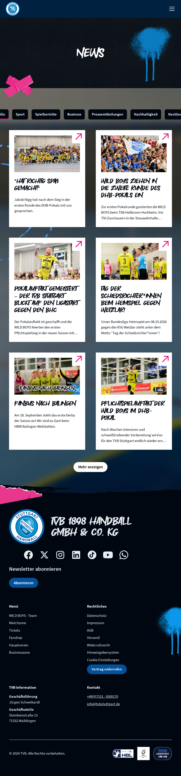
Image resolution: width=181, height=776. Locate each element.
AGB (90, 630)
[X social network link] (44, 555)
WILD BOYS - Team (23, 615)
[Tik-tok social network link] (92, 555)
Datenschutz (96, 615)
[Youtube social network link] (108, 555)
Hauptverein (18, 645)
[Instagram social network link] (60, 555)
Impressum (95, 622)
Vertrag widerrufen (107, 669)
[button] (171, 9)
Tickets (14, 630)
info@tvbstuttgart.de (103, 703)
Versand (93, 637)
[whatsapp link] (124, 555)
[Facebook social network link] (28, 555)
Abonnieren (24, 582)
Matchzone (17, 622)
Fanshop (15, 637)
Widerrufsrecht (98, 645)
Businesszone (19, 652)
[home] (13, 9)
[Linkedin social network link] (76, 555)
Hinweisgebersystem (103, 652)
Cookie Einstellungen (103, 659)
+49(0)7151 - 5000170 (102, 696)
